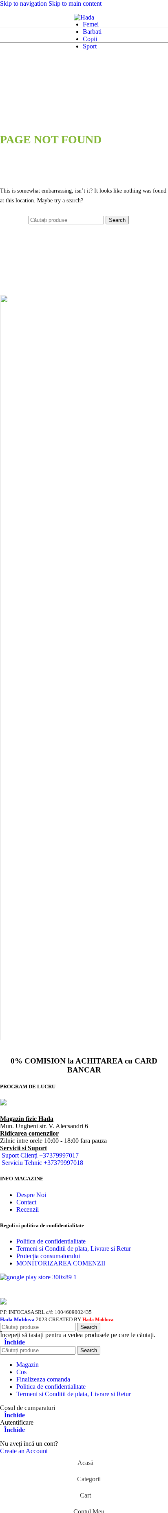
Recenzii (27, 1209)
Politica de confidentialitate (51, 1241)
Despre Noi (31, 1194)
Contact (26, 1202)
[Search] (15, 17)
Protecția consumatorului (48, 1255)
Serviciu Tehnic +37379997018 (42, 1162)
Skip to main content (75, 3)
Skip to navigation (24, 3)
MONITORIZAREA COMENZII (60, 1263)
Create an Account (24, 1450)
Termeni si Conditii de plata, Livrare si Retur (73, 1248)
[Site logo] (84, 17)
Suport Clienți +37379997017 (40, 1155)
